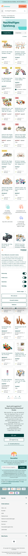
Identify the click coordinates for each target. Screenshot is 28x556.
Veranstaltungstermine (7, 527)
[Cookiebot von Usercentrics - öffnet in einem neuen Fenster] (20, 250)
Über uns (3, 508)
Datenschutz (4, 516)
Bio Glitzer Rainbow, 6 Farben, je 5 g (7, 380)
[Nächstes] (26, 2)
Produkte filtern (7, 33)
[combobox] (13, 11)
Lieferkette (4, 529)
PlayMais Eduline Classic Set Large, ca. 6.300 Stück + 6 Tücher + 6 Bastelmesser (20, 354)
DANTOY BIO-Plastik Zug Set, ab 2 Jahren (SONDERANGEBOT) (7, 136)
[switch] (24, 278)
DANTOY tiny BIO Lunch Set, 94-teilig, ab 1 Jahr (20, 381)
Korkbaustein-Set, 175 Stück (6, 327)
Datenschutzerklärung (9, 473)
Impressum (4, 521)
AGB (2, 513)
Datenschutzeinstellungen (8, 518)
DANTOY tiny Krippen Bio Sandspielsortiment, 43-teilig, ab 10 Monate (20, 245)
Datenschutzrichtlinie (13, 481)
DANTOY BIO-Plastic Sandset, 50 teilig (7, 52)
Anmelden (22, 467)
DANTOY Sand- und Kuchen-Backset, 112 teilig (20, 189)
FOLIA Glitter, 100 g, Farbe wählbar (20, 79)
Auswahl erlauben (14, 300)
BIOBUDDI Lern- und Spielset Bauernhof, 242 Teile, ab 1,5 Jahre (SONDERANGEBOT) (20, 110)
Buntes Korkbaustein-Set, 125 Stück (7, 353)
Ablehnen (14, 304)
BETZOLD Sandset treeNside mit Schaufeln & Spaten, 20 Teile (20, 53)
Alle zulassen (14, 295)
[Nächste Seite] (19, 396)
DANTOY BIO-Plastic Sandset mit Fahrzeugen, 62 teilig (7, 189)
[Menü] (2, 11)
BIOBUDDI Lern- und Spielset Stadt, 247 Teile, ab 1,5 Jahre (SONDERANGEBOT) (7, 110)
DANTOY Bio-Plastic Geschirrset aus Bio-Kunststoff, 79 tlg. (7, 163)
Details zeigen (20, 291)
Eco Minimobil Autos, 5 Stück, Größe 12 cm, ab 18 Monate (7, 80)
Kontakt (3, 510)
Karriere (3, 524)
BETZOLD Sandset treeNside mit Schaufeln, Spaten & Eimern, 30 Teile (20, 163)
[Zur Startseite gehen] (6, 6)
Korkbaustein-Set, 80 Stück (20, 327)
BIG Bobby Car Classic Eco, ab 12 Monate (7, 245)
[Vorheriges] (2, 2)
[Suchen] (25, 11)
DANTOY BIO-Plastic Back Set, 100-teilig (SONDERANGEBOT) (20, 136)
